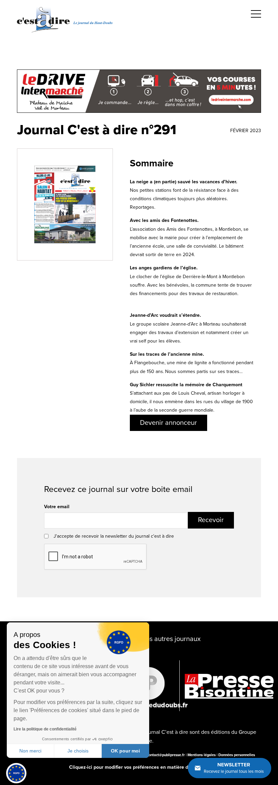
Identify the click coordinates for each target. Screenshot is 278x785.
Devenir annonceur (168, 423)
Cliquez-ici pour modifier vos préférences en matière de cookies (139, 767)
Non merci (30, 750)
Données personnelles (236, 755)
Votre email (57, 507)
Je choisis (77, 750)
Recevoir (211, 520)
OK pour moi (125, 750)
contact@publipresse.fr (166, 755)
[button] (16, 773)
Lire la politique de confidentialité (45, 729)
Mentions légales (201, 755)
